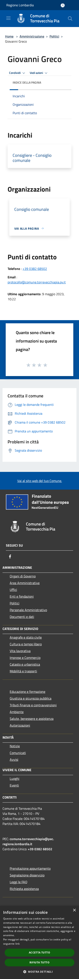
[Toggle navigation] (8, 18)
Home (9, 36)
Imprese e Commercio (25, 657)
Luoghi (14, 778)
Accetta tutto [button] (39, 952)
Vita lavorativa (20, 650)
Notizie (15, 746)
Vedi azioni (37, 72)
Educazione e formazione (27, 691)
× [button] (74, 910)
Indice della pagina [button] (27, 82)
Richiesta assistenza (24, 888)
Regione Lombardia (20, 5)
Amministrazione (32, 36)
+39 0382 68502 (35, 268)
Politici (54, 36)
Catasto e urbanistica (25, 664)
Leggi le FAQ (18, 881)
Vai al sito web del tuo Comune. (39, 480)
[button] (39, 971)
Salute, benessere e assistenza (32, 718)
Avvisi (14, 759)
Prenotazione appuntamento (30, 868)
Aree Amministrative (25, 582)
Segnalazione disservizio (27, 875)
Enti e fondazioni (22, 596)
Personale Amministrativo (28, 609)
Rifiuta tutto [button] (39, 962)
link (17, 943)
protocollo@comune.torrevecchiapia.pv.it (37, 282)
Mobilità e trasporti (23, 671)
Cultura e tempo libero (26, 644)
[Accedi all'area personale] (63, 5)
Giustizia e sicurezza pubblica (30, 698)
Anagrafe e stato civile (26, 637)
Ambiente (17, 711)
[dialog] (39, 942)
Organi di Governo (23, 576)
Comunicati (18, 752)
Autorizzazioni (20, 725)
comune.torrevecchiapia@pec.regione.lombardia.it (28, 841)
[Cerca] (70, 18)
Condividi (15, 72)
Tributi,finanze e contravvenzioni (33, 705)
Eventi (14, 785)
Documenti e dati (22, 616)
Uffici (13, 589)
